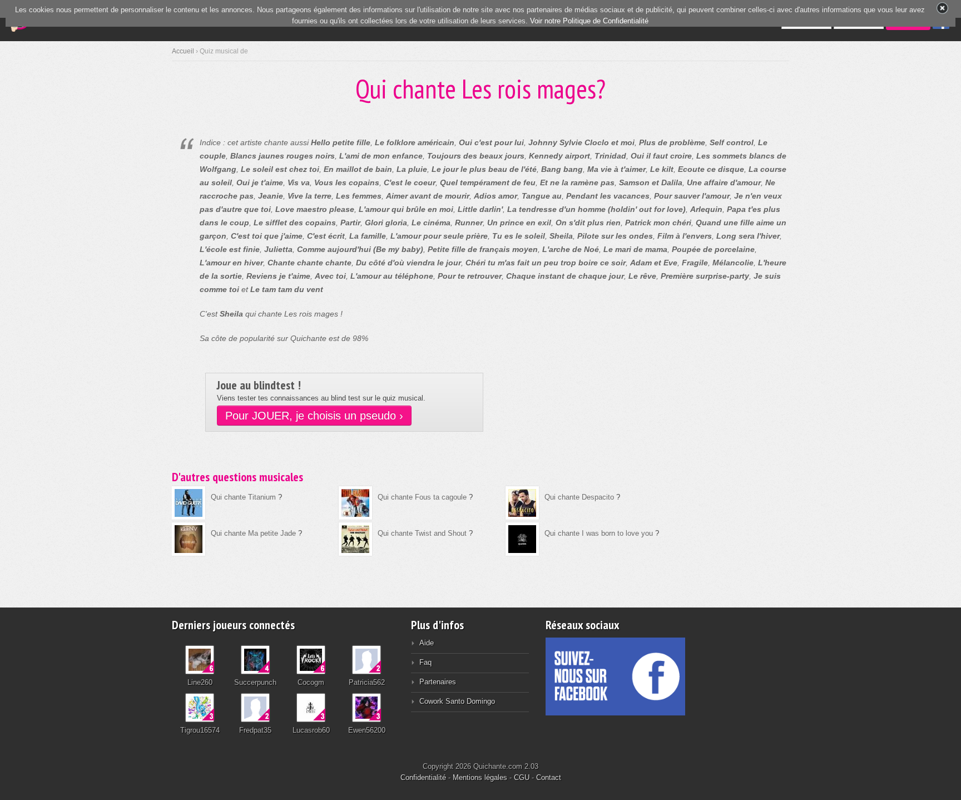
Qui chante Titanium (243, 497)
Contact (548, 777)
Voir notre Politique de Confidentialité (589, 21)
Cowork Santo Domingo (457, 701)
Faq (425, 662)
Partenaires (437, 682)
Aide (426, 643)
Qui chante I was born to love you (598, 533)
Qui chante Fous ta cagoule (422, 497)
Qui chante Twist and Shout (422, 533)
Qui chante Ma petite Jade (253, 533)
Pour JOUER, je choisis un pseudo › (314, 415)
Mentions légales (480, 777)
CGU (521, 777)
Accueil (183, 51)
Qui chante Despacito (579, 497)
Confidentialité (423, 777)
